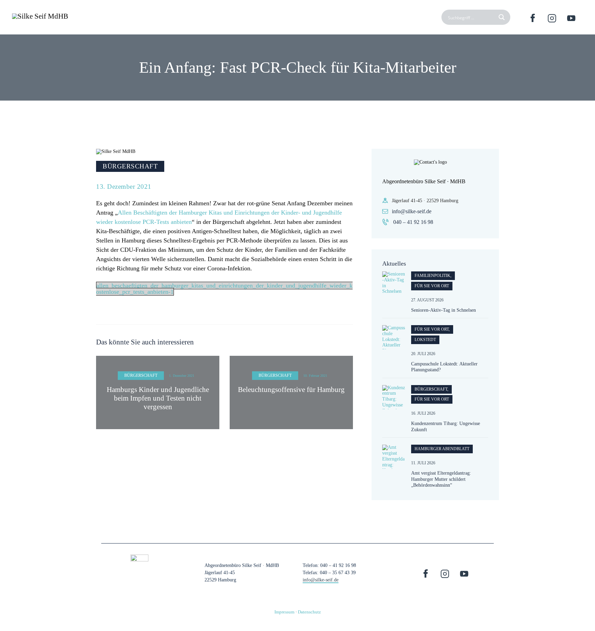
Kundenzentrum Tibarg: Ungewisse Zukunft (445, 426)
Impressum (284, 611)
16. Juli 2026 (423, 413)
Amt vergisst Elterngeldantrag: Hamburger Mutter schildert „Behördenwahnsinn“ (441, 479)
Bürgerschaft (130, 166)
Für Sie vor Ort (432, 285)
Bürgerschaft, (431, 389)
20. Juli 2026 (423, 353)
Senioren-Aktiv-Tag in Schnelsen (443, 310)
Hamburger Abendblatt (442, 448)
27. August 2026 (427, 300)
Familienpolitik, (433, 275)
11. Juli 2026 (423, 463)
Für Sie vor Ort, (432, 329)
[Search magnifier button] (503, 17)
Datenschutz (309, 611)
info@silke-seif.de (411, 211)
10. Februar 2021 (315, 375)
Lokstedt (425, 339)
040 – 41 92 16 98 (413, 222)
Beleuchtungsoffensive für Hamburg (291, 389)
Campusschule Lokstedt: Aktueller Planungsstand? (444, 367)
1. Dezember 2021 (181, 375)
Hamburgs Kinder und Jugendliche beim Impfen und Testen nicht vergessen (158, 398)
